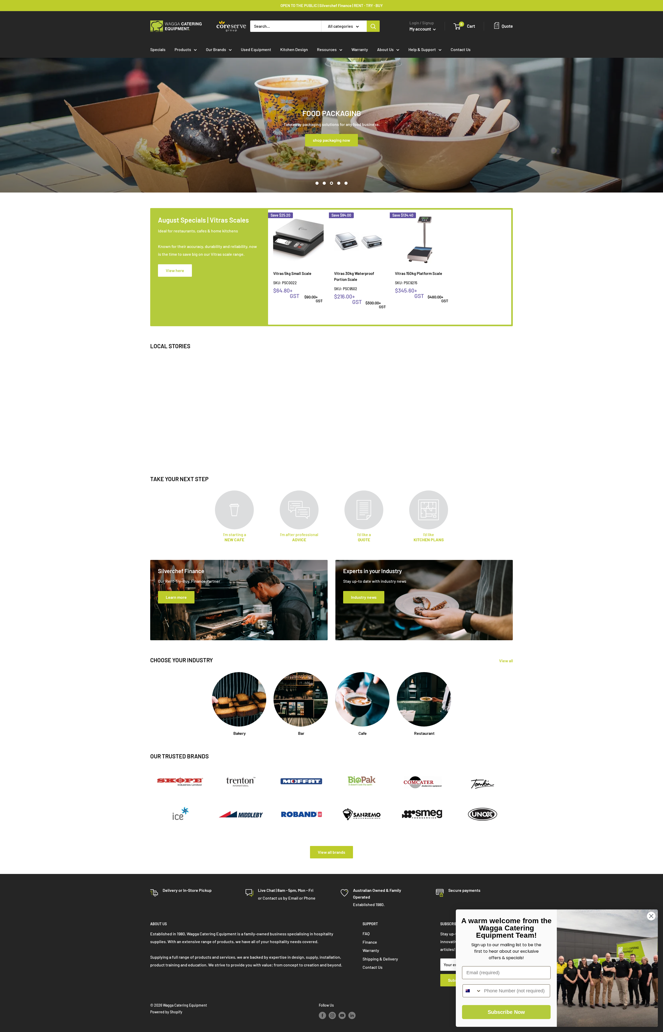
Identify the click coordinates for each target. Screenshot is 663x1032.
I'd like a (364, 537)
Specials (157, 49)
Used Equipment (256, 49)
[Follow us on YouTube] (342, 1015)
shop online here (332, 140)
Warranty (359, 49)
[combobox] (472, 991)
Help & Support (422, 49)
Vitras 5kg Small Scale (292, 273)
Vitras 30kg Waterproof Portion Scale (354, 276)
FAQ (366, 933)
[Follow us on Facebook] (322, 1015)
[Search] (373, 26)
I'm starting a (234, 537)
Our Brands (216, 49)
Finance (370, 942)
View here (175, 270)
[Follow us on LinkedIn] (352, 1015)
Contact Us (461, 49)
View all (506, 660)
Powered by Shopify (166, 1012)
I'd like (429, 537)
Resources (327, 49)
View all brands (331, 852)
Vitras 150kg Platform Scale (418, 273)
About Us (385, 49)
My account (420, 28)
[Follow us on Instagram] (332, 1015)
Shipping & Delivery (380, 958)
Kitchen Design (294, 49)
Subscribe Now (506, 1012)
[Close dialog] (651, 916)
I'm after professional (299, 537)
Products (183, 49)
